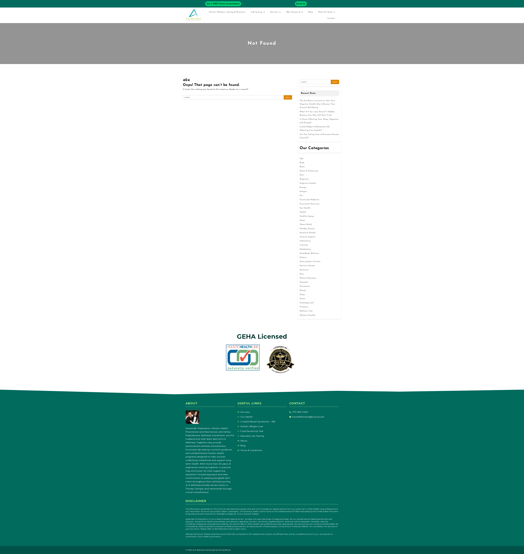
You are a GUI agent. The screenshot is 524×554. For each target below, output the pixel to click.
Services (274, 12)
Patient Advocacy (308, 278)
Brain (302, 167)
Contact (331, 18)
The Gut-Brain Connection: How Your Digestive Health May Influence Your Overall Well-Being (317, 104)
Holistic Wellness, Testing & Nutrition (227, 12)
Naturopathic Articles (310, 262)
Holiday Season (307, 229)
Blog (310, 12)
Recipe (303, 290)
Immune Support (307, 237)
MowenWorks (224, 550)
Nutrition (304, 270)
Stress (302, 299)
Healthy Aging (307, 216)
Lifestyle (304, 245)
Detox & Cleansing (309, 171)
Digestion (304, 179)
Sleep (302, 295)
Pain (302, 274)
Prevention (305, 286)
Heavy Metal (306, 224)
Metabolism (305, 249)
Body (302, 163)
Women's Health (307, 315)
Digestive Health (308, 183)
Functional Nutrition (310, 204)
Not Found (262, 43)
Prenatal (304, 282)
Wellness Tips (306, 311)
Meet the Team (325, 12)
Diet (302, 175)
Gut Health (305, 208)
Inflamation (305, 241)
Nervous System (307, 266)
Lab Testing (256, 12)
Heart (302, 220)
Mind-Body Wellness (309, 253)
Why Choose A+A (294, 12)
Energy (303, 187)
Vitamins (304, 307)
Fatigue (303, 191)
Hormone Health (308, 233)
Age (301, 158)
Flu (301, 196)
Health (303, 212)
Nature (303, 257)
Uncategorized (306, 303)
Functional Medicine (309, 200)
